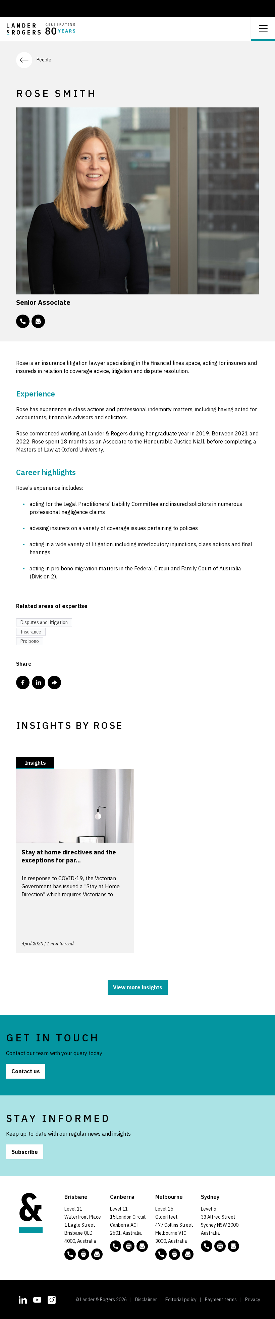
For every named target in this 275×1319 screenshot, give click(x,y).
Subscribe (24, 1151)
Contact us (25, 1071)
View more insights (137, 987)
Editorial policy (181, 1300)
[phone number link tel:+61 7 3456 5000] (70, 1254)
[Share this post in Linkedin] (38, 682)
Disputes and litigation (44, 622)
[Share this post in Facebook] (23, 682)
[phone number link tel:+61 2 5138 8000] (115, 1246)
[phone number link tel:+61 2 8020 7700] (206, 1246)
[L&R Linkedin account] (23, 1299)
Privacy (252, 1300)
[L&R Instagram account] (52, 1299)
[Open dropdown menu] (263, 28)
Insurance (30, 632)
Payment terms (221, 1300)
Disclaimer (146, 1300)
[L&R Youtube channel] (37, 1299)
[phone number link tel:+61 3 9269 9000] (161, 1254)
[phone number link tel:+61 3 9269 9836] (23, 321)
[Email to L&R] (97, 1254)
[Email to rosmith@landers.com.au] (38, 321)
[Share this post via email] (54, 682)
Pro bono (29, 641)
